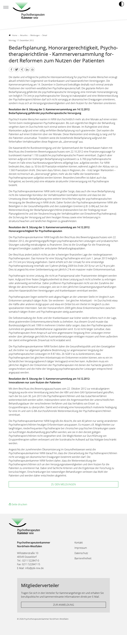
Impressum (80, 548)
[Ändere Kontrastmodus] (121, 4)
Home (14, 35)
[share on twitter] (16, 69)
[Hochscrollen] (121, 629)
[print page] (32, 69)
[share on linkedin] (27, 69)
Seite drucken (19, 504)
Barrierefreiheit (82, 558)
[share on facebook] (11, 69)
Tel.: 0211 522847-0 (28, 560)
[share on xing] (21, 69)
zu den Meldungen (63, 484)
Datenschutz (81, 553)
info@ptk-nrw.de (34, 568)
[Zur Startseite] (28, 11)
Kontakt (78, 542)
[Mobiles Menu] (5, 7)
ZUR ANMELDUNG (63, 604)
